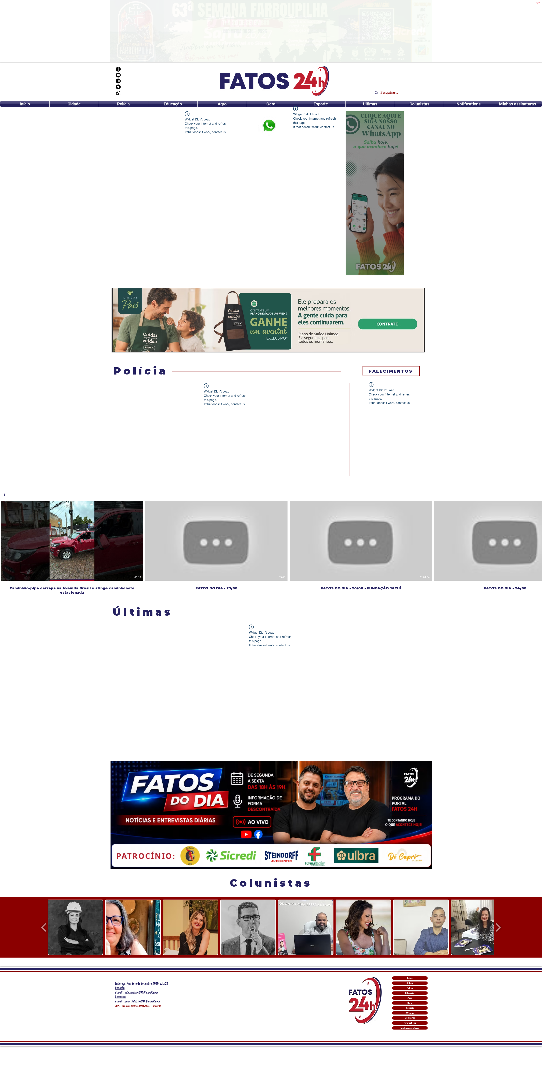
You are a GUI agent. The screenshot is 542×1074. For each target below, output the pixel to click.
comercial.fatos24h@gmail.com (141, 1001)
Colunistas (410, 1018)
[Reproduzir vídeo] (72, 540)
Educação (410, 993)
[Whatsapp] (118, 92)
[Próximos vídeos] (536, 540)
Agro (410, 998)
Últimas (410, 1013)
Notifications (410, 1023)
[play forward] (498, 927)
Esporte (410, 1008)
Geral (409, 1003)
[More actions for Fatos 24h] (6, 494)
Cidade (409, 983)
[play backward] (44, 927)
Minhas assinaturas (410, 1028)
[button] (6, 494)
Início (410, 978)
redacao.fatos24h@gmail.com (140, 992)
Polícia (410, 988)
